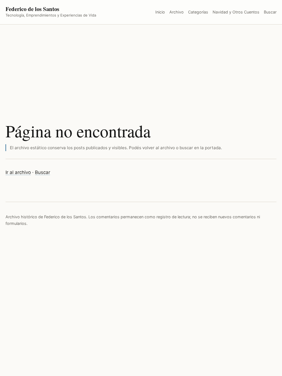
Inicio (160, 12)
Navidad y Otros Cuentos (236, 12)
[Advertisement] (141, 65)
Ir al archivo (18, 172)
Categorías (198, 12)
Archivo (176, 12)
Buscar (270, 12)
